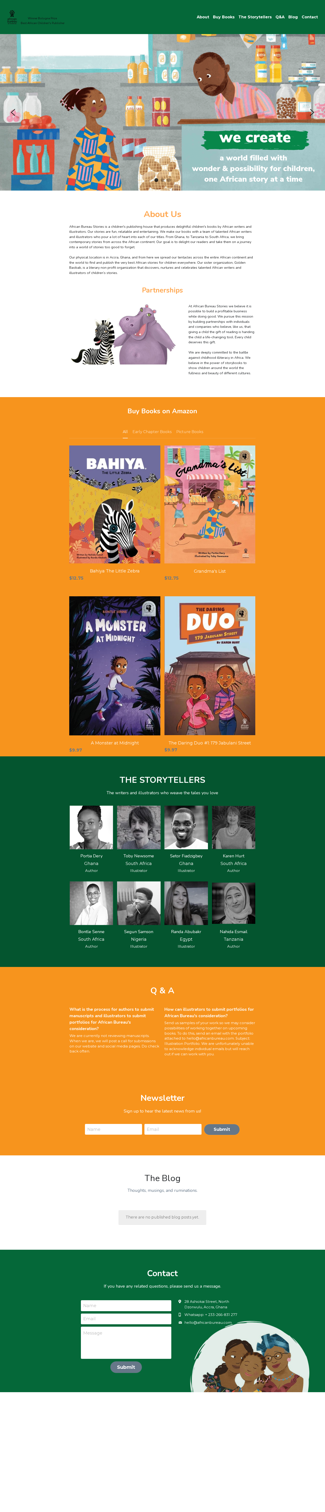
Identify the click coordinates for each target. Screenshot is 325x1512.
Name (93, 1129)
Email (153, 1129)
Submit (222, 1129)
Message (92, 1333)
